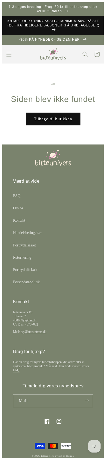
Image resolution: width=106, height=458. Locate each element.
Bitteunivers (47, 456)
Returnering (22, 257)
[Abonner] (87, 400)
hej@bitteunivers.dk (33, 332)
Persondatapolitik (26, 282)
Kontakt (19, 220)
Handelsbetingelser (27, 233)
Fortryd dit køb (25, 270)
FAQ (16, 196)
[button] (9, 54)
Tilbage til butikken (53, 119)
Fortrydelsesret (24, 245)
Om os (18, 208)
